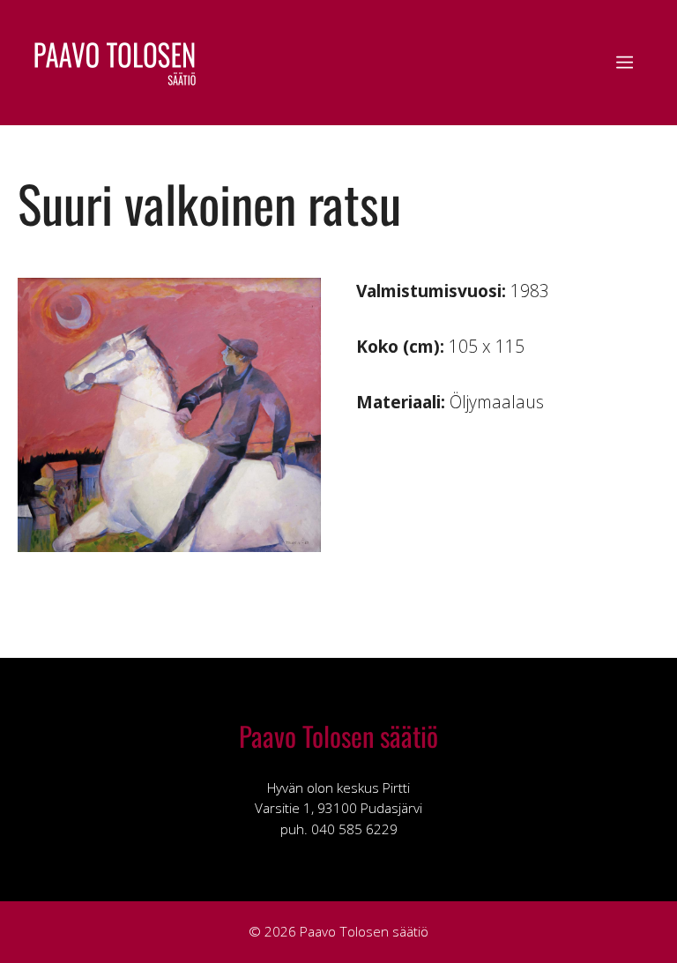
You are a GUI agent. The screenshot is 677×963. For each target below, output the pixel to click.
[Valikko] (625, 62)
